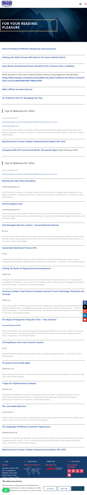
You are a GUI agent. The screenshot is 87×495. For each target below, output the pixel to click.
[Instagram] (81, 471)
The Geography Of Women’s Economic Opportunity (26, 426)
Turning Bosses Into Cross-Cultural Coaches (23, 342)
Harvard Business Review (11, 325)
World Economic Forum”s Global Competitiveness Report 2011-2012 (34, 449)
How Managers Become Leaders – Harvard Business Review (30, 225)
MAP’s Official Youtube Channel (17, 89)
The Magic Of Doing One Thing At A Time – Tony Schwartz (29, 319)
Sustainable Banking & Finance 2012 (19, 248)
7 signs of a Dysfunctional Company (19, 383)
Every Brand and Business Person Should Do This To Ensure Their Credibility (38, 66)
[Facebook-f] (69, 471)
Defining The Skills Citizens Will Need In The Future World (30, 57)
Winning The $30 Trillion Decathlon (19, 181)
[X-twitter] (77, 471)
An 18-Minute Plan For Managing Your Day (22, 98)
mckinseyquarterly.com (10, 126)
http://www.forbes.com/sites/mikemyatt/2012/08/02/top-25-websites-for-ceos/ (29, 122)
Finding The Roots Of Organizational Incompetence (26, 268)
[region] (43, 486)
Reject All (64, 488)
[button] (80, 4)
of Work (61, 57)
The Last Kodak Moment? (14, 406)
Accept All (77, 488)
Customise (50, 488)
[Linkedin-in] (73, 471)
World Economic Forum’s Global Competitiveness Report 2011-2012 (34, 141)
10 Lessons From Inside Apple (16, 363)
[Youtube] (69, 475)
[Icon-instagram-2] (85, 311)
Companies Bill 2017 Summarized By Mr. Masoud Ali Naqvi (30, 150)
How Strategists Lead (12, 203)
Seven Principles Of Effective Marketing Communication (29, 48)
